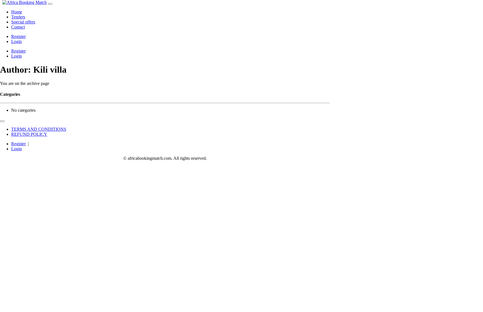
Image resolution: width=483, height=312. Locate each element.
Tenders (18, 17)
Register (18, 36)
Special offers (23, 22)
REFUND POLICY (29, 134)
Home (16, 11)
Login (16, 41)
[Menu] (50, 4)
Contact (18, 27)
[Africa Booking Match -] (24, 2)
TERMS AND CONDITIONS (38, 129)
